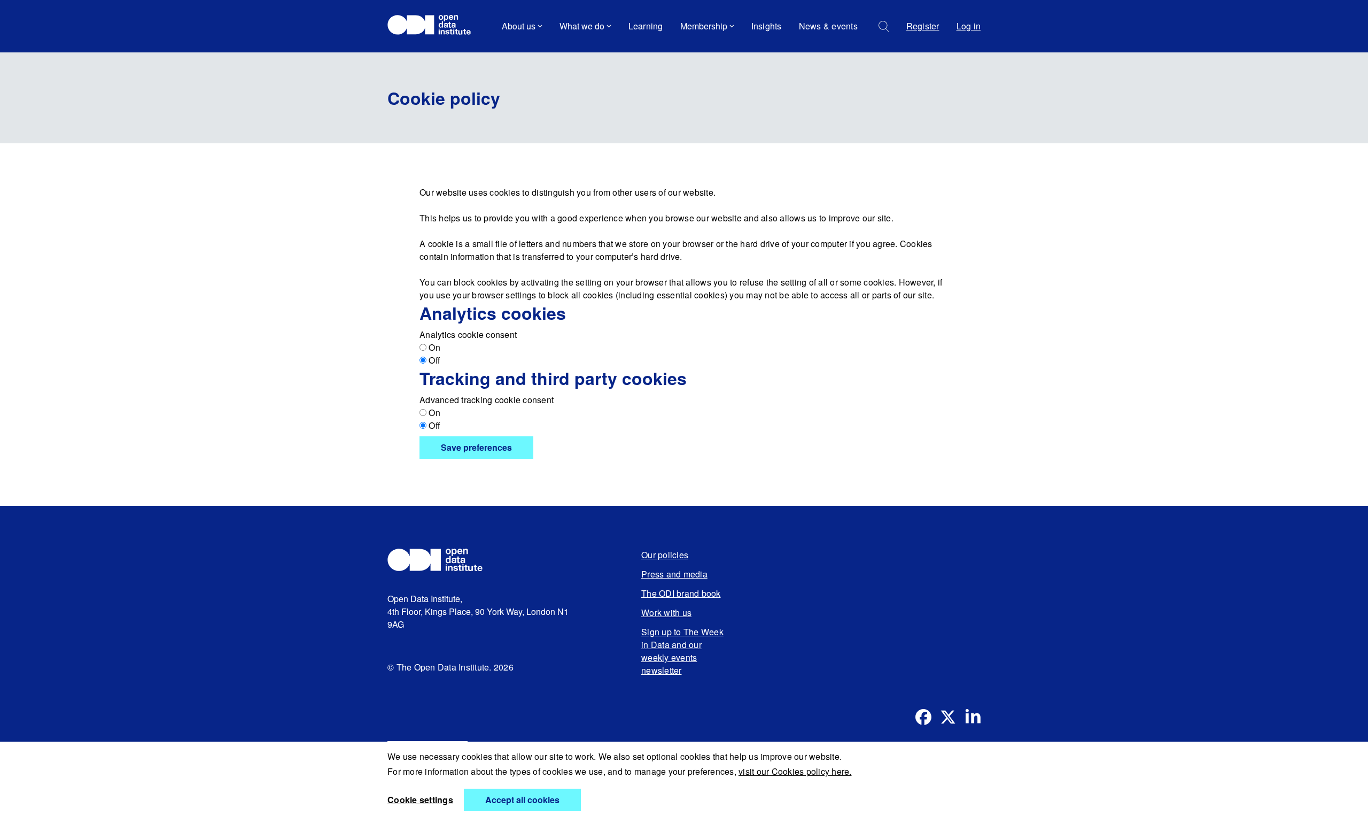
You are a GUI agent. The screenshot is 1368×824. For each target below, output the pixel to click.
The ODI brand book (681, 593)
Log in (969, 26)
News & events (828, 26)
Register (922, 26)
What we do (581, 26)
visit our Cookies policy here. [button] (795, 771)
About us (518, 26)
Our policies (664, 555)
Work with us (666, 612)
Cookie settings (420, 800)
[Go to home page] (434, 26)
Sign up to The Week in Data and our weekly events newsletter (682, 651)
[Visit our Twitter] (948, 717)
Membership (703, 26)
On (433, 347)
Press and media (674, 574)
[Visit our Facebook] (923, 717)
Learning (645, 26)
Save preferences (476, 447)
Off (433, 360)
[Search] (884, 26)
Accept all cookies (522, 800)
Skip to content (423, 56)
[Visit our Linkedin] (973, 717)
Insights (766, 26)
